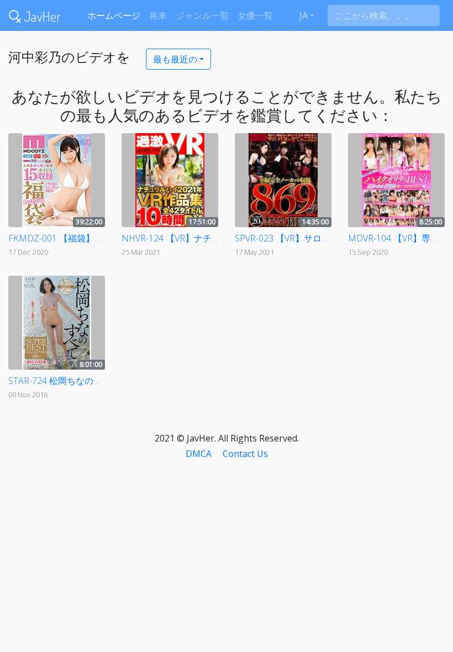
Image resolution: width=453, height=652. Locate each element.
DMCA (199, 454)
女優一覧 (255, 15)
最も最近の (175, 59)
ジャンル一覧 (202, 15)
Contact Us (245, 454)
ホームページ (113, 15)
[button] (307, 15)
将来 (158, 15)
